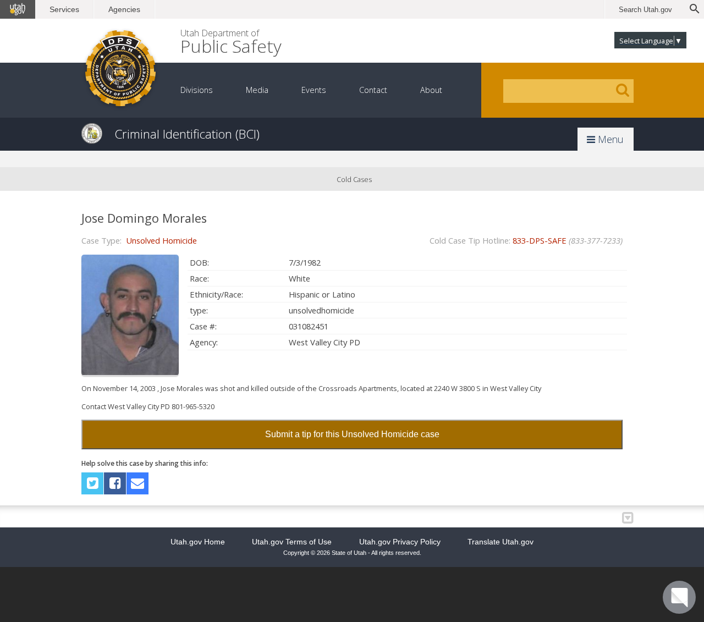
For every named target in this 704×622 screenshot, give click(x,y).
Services (64, 9)
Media (257, 90)
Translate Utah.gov (501, 541)
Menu (609, 139)
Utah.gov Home (197, 541)
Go (623, 90)
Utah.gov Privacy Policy (400, 541)
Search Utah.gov (645, 9)
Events (313, 90)
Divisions (196, 90)
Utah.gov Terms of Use (292, 541)
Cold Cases (354, 179)
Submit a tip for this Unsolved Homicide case (352, 434)
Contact (373, 90)
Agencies (124, 9)
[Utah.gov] (17, 9)
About (431, 90)
